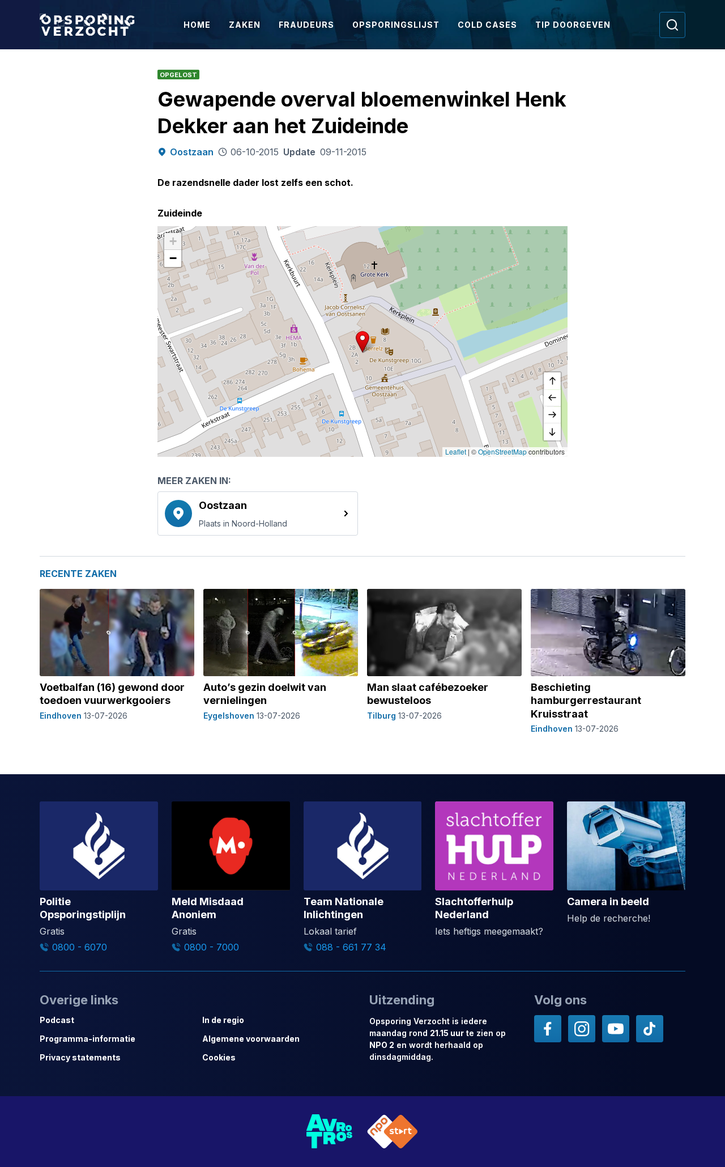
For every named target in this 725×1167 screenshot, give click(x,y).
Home (197, 24)
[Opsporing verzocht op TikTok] (649, 1028)
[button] (362, 341)
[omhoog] (552, 380)
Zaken (245, 24)
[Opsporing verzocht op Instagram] (581, 1028)
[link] (257, 513)
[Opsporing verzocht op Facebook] (547, 1028)
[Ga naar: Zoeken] (672, 25)
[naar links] (552, 397)
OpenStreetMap (502, 451)
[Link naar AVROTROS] (329, 1131)
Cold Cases (487, 24)
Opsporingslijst (396, 24)
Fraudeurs (306, 24)
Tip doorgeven (573, 24)
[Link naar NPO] (392, 1131)
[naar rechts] (552, 414)
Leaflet (455, 451)
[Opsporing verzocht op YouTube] (615, 1028)
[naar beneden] (552, 431)
